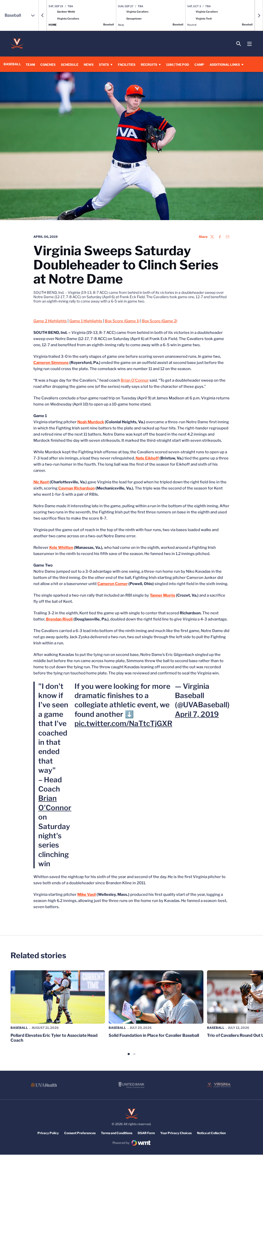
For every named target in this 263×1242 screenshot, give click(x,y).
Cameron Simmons (51, 362)
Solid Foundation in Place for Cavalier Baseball (154, 1035)
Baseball (19, 1028)
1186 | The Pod (177, 65)
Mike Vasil (86, 894)
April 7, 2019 (197, 714)
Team (30, 65)
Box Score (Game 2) (159, 321)
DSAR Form (146, 1133)
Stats (104, 65)
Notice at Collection (211, 1133)
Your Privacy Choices (176, 1133)
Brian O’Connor (135, 380)
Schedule (69, 65)
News (88, 65)
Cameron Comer (112, 583)
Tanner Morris (162, 595)
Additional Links (225, 65)
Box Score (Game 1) (122, 321)
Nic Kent (41, 482)
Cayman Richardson (76, 488)
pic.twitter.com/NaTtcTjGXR (123, 723)
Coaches (47, 65)
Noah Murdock (90, 422)
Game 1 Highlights (85, 321)
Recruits (149, 65)
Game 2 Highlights (50, 321)
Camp (199, 65)
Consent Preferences (80, 1133)
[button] (43, 15)
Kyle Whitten (61, 547)
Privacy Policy (48, 1133)
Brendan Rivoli (59, 619)
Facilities (126, 65)
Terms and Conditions (116, 1133)
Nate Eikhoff (147, 458)
